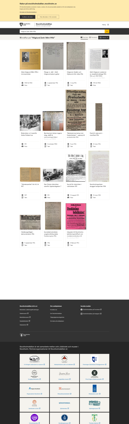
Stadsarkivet (23, 325)
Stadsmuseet (23, 313)
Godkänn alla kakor (27, 17)
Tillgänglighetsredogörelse (57, 317)
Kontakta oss (53, 309)
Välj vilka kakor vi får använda (48, 17)
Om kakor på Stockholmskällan (28, 12)
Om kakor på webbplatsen (57, 321)
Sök (107, 31)
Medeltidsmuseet (24, 317)
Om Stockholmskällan (56, 313)
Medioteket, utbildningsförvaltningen (29, 309)
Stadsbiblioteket (24, 321)
